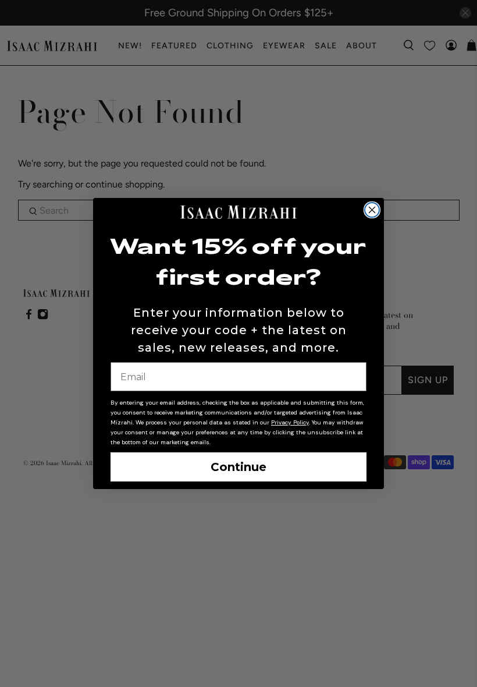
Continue (238, 467)
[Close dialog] (372, 210)
